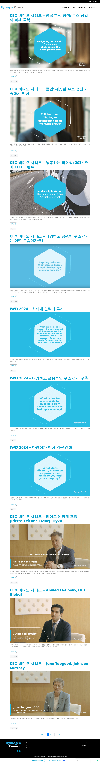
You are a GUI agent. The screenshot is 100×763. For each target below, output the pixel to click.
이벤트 (13, 229)
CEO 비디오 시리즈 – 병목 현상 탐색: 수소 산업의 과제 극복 (49, 17)
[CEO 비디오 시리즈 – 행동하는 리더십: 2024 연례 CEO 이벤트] (50, 192)
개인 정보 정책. (51, 756)
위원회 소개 (92, 7)
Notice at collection (37, 760)
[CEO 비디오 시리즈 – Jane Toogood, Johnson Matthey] (50, 693)
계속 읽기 (13, 76)
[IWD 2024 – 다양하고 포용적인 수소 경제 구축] (50, 404)
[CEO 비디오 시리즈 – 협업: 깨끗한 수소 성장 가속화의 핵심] (50, 119)
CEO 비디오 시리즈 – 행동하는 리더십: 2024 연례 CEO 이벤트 (49, 164)
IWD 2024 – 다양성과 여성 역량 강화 (41, 447)
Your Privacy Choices (55, 760)
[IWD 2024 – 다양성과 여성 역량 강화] (50, 473)
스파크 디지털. (64, 756)
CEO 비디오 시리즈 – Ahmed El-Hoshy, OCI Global (47, 592)
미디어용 (84, 745)
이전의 (41, 734)
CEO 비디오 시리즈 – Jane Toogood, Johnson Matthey (49, 665)
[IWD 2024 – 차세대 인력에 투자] (50, 334)
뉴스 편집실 (81, 7)
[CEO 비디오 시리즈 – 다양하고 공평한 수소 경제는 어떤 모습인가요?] (50, 266)
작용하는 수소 (66, 7)
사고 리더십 (14, 81)
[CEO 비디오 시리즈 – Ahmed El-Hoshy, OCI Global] (50, 620)
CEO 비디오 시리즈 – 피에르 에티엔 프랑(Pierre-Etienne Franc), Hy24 (43, 518)
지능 (74, 7)
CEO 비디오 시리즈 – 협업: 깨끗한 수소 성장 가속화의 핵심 (49, 91)
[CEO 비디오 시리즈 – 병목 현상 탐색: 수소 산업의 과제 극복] (50, 45)
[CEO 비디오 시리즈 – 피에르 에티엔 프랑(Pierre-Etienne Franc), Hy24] (50, 546)
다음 (59, 734)
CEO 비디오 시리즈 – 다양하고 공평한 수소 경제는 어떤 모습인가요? (50, 238)
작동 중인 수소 (48, 742)
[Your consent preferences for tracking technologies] (97, 760)
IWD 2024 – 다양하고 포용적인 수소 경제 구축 (49, 378)
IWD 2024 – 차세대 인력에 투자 (37, 308)
